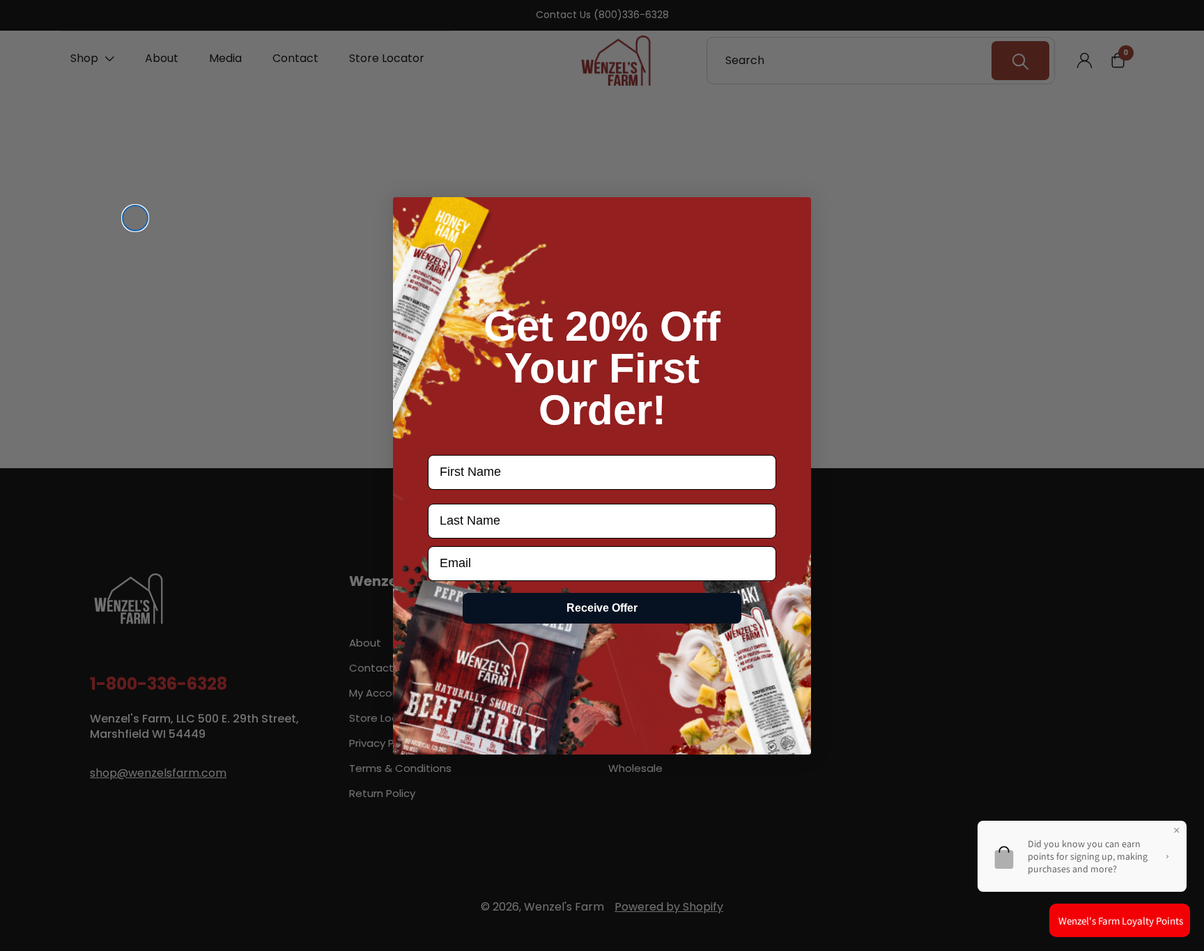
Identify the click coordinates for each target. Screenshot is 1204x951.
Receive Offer (602, 608)
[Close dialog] (135, 218)
